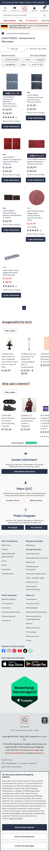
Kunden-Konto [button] (12, 500)
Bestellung (30, 545)
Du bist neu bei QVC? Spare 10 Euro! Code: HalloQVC (24, 2)
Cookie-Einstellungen (24, 846)
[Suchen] (44, 15)
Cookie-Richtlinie (16, 818)
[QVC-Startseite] (3, 33)
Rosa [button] (27, 59)
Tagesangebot (9, 20)
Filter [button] (14, 49)
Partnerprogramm (9, 616)
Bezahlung (30, 562)
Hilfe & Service (32, 582)
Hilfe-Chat (6, 545)
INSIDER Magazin (9, 599)
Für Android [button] (36, 527)
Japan (37, 730)
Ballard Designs (12, 763)
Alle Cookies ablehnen (24, 836)
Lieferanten (6, 569)
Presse (4, 565)
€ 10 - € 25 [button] (37, 64)
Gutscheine (6, 608)
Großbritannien (21, 730)
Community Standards (15, 753)
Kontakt (5, 549)
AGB (8, 750)
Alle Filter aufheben (38, 55)
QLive (4, 561)
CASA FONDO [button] (12, 59)
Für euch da (6, 620)
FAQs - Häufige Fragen (35, 578)
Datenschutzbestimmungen (26, 750)
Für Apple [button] (12, 527)
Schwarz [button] (40, 59)
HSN (3, 763)
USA (12, 730)
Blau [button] (23, 64)
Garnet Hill (32, 763)
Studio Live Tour (32, 636)
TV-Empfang (31, 632)
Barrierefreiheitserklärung (36, 612)
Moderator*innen (33, 628)
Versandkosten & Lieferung (36, 558)
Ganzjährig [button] (10, 64)
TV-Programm (7, 603)
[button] (5, 9)
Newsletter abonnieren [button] (24, 471)
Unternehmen (31, 599)
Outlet (28, 640)
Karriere (29, 623)
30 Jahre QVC (32, 20)
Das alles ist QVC (33, 603)
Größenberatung (32, 554)
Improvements (17, 767)
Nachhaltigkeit (32, 608)
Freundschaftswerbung (11, 612)
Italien (30, 730)
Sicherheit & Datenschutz (36, 574)
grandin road (6, 767)
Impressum (38, 753)
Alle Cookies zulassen (24, 827)
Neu (21, 20)
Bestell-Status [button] (36, 500)
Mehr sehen (10, 330)
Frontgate (22, 763)
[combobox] (22, 15)
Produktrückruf (8, 574)
